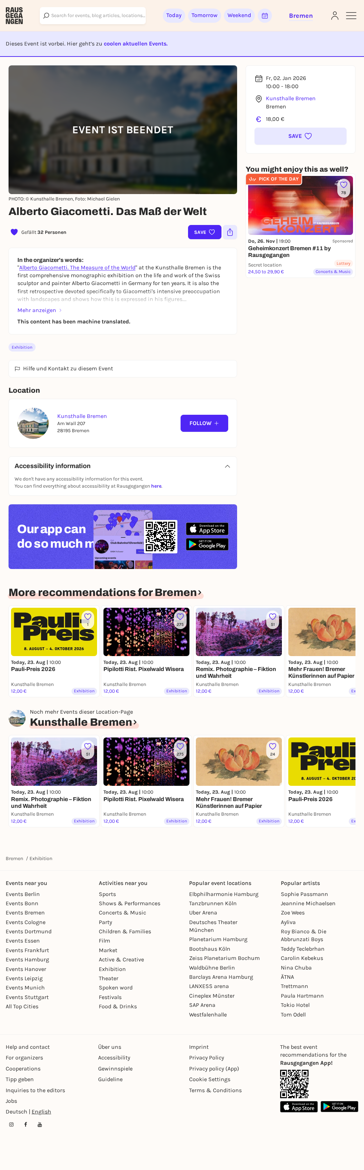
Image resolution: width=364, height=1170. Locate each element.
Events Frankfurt (27, 950)
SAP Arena (202, 1005)
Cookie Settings (209, 1079)
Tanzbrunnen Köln (213, 903)
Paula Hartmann (302, 995)
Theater (108, 978)
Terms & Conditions (215, 1090)
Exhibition (22, 347)
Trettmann (294, 986)
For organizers (24, 1057)
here (156, 486)
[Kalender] (265, 16)
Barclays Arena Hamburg (221, 976)
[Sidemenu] (351, 16)
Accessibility (114, 1057)
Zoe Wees (293, 912)
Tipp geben (20, 1079)
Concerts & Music (122, 912)
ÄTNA (287, 976)
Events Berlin (23, 894)
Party (105, 922)
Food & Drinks (118, 1006)
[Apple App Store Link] (299, 1106)
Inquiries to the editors (35, 1090)
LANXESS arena (209, 986)
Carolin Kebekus (302, 958)
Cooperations (23, 1068)
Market (108, 950)
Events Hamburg (27, 959)
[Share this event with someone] (230, 232)
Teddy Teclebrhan (303, 948)
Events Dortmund (29, 931)
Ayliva (288, 922)
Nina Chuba (296, 967)
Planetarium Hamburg (218, 939)
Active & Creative (121, 959)
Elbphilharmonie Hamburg (223, 894)
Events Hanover (26, 969)
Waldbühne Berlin (212, 967)
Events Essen (23, 940)
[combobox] (93, 15)
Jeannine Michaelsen (308, 903)
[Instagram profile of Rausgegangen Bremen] (11, 1124)
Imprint (199, 1046)
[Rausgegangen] (14, 15)
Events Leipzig (24, 978)
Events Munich (25, 987)
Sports (107, 894)
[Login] (334, 15)
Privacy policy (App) (214, 1068)
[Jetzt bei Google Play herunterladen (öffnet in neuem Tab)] (207, 544)
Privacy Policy (206, 1057)
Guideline (110, 1079)
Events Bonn (22, 903)
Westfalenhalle (208, 1014)
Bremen (14, 858)
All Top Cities (22, 1006)
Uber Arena (203, 912)
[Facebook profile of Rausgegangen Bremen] (25, 1124)
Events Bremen (25, 912)
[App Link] (294, 1084)
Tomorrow (205, 15)
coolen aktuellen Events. (135, 43)
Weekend (239, 15)
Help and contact (28, 1046)
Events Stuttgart (27, 997)
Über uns (109, 1046)
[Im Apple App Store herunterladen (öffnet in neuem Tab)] (207, 528)
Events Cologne (26, 922)
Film (104, 940)
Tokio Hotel (295, 1005)
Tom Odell (293, 1014)
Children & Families (125, 931)
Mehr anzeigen (36, 310)
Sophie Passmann (304, 894)
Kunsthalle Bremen (291, 98)
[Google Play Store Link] (339, 1106)
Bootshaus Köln (209, 948)
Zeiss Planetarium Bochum (224, 958)
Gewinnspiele (115, 1068)
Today (174, 15)
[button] (301, 136)
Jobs (11, 1100)
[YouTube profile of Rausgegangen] (40, 1124)
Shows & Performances (129, 903)
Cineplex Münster (212, 995)
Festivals (110, 997)
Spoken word (116, 987)
